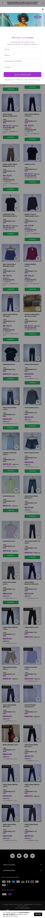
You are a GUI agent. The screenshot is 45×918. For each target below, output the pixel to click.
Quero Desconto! (22, 74)
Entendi (38, 914)
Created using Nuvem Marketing (22, 82)
